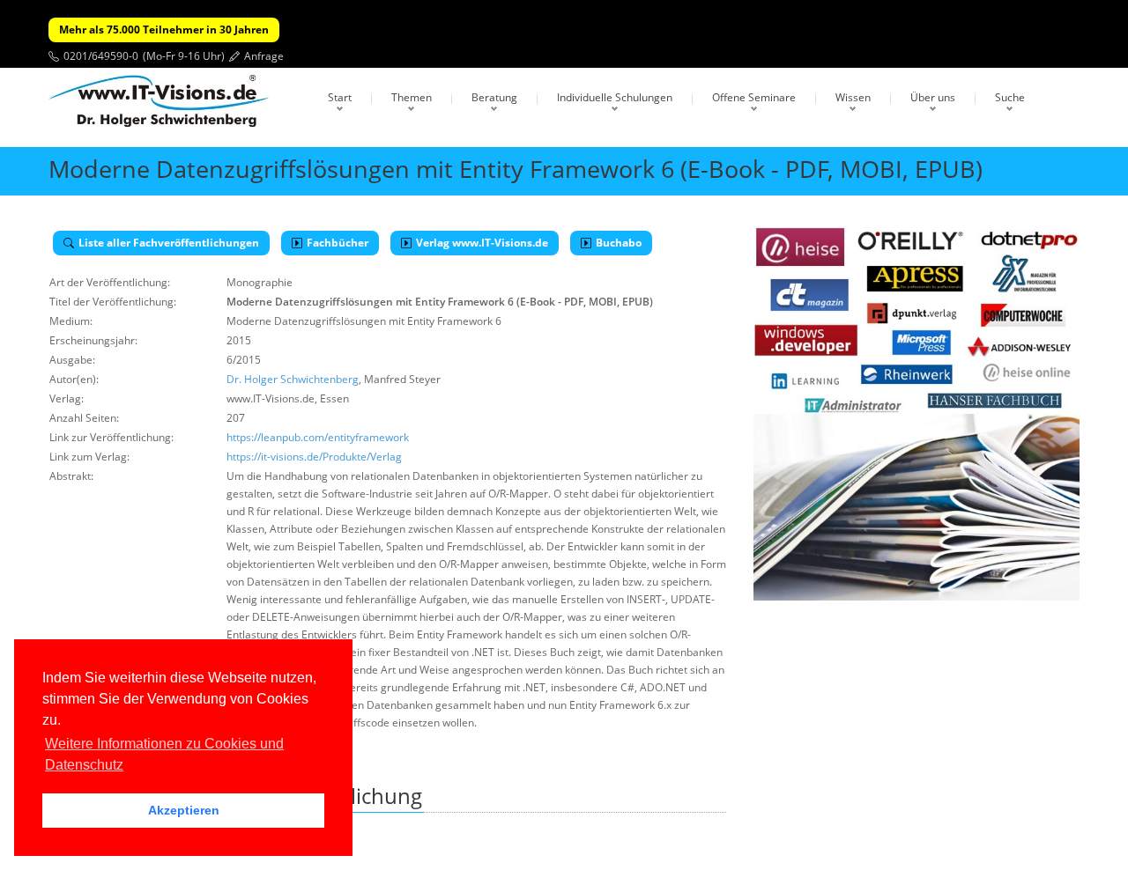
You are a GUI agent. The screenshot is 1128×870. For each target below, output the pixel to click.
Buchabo (619, 242)
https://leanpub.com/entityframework (317, 437)
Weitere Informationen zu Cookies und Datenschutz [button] (164, 754)
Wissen (853, 97)
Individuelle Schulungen (614, 97)
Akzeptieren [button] (183, 810)
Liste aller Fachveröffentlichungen (168, 242)
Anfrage (264, 55)
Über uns (932, 97)
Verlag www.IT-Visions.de (482, 242)
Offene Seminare (754, 97)
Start (340, 97)
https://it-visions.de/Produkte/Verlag (314, 456)
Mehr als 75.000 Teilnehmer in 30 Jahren (164, 29)
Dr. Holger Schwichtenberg (292, 379)
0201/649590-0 (100, 55)
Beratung (494, 97)
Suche (1010, 97)
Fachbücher (337, 242)
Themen (411, 97)
